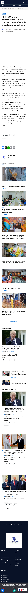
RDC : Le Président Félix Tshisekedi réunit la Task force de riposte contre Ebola (13, 287)
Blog (6, 8)
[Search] (23, 2)
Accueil (3, 8)
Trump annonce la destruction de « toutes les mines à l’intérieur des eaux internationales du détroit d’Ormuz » (13, 348)
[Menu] (26, 2)
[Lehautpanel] (2, 2)
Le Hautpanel (8, 29)
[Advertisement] (14, 47)
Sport (19, 5)
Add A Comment (14, 321)
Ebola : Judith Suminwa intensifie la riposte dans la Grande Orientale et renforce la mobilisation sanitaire (13, 211)
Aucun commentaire (10, 31)
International (5, 5)
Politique (13, 5)
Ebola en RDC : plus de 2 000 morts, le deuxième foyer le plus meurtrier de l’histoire (13, 185)
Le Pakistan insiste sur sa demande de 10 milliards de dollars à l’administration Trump (18, 382)
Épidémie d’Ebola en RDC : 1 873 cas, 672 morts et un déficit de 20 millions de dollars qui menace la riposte (14, 313)
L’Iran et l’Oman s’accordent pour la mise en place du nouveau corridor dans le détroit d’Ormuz (18, 373)
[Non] (26, 587)
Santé (3, 13)
